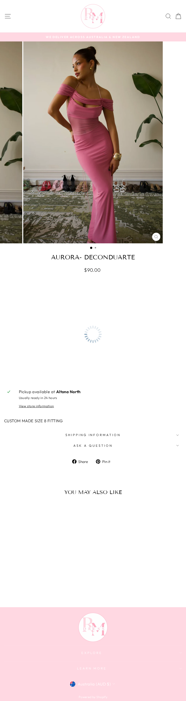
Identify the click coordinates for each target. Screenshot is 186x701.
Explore (91, 653)
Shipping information (93, 435)
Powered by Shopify (93, 697)
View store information (36, 406)
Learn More (92, 668)
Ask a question (93, 445)
